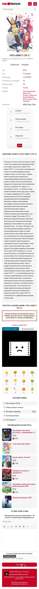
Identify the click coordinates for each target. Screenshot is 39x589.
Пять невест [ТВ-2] (13, 403)
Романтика (15, 65)
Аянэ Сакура (27, 99)
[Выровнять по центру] (20, 526)
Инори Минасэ (28, 97)
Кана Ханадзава (29, 91)
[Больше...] (28, 526)
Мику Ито (26, 93)
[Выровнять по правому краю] (23, 526)
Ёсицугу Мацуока (29, 95)
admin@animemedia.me (19, 584)
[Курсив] (8, 526)
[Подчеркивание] (11, 526)
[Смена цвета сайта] (30, 4)
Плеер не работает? (19, 325)
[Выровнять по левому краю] (16, 526)
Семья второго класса (14, 407)
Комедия (25, 65)
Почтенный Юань (12, 416)
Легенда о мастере (13, 412)
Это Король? (11, 420)
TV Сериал (27, 74)
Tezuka (25, 88)
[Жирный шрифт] (4, 526)
